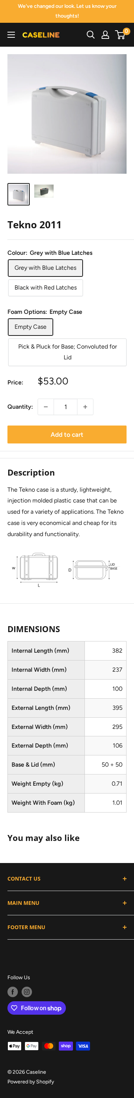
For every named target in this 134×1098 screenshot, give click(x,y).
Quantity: (20, 406)
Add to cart (67, 434)
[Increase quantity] (85, 407)
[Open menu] (11, 35)
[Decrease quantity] (46, 407)
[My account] (105, 35)
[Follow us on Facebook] (12, 992)
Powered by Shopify (30, 1082)
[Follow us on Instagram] (27, 992)
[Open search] (91, 35)
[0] (120, 34)
